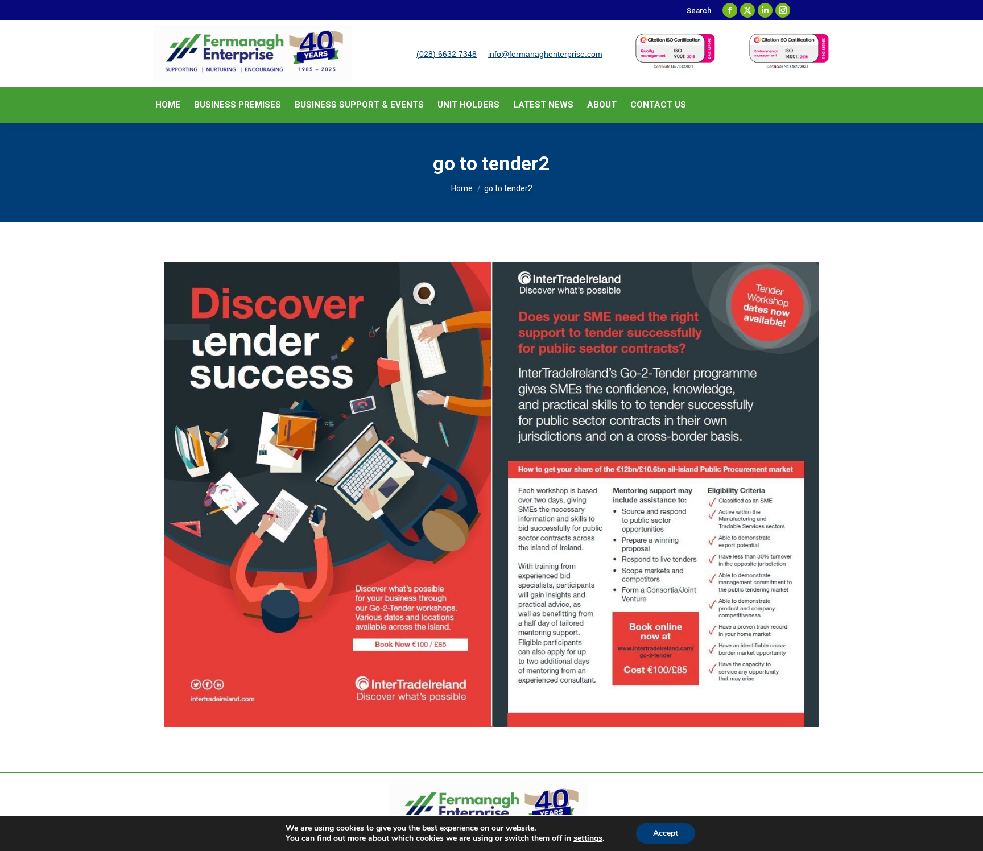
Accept (665, 833)
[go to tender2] (491, 494)
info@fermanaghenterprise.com (545, 54)
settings (587, 838)
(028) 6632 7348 (446, 54)
